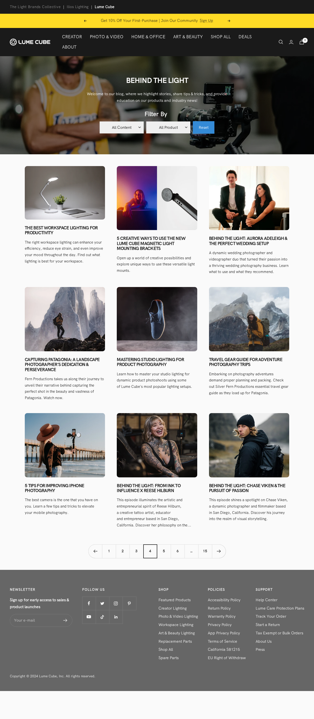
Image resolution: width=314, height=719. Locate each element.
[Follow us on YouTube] (89, 617)
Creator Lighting (172, 608)
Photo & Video (106, 36)
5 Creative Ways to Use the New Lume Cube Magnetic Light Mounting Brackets (151, 243)
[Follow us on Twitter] (102, 603)
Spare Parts (168, 657)
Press (260, 649)
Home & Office (148, 36)
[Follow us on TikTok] (102, 617)
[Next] (219, 551)
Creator (72, 36)
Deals (245, 36)
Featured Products (174, 599)
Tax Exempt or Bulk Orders (279, 633)
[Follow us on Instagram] (116, 603)
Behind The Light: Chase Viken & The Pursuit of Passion (247, 488)
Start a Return (268, 624)
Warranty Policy (222, 616)
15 (205, 551)
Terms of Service (222, 641)
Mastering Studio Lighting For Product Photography (150, 362)
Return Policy (219, 608)
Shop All (221, 36)
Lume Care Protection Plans (280, 608)
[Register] (65, 620)
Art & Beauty (188, 36)
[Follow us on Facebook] (89, 603)
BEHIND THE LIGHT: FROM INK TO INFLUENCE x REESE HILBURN (149, 488)
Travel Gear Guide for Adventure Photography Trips (245, 362)
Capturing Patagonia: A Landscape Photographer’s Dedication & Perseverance (62, 364)
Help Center (266, 599)
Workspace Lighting (175, 624)
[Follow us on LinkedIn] (116, 617)
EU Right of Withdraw (227, 657)
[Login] (291, 42)
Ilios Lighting (78, 6)
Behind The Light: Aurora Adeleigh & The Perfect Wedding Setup (248, 240)
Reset (204, 127)
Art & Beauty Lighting (176, 633)
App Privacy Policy (224, 633)
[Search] (281, 42)
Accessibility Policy (224, 599)
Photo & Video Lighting (178, 616)
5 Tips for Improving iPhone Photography (54, 488)
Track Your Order (271, 616)
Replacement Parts (175, 641)
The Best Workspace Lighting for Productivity (61, 230)
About (69, 47)
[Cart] (301, 42)
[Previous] (95, 551)
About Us (264, 641)
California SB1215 (224, 649)
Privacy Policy (220, 624)
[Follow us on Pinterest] (129, 603)
